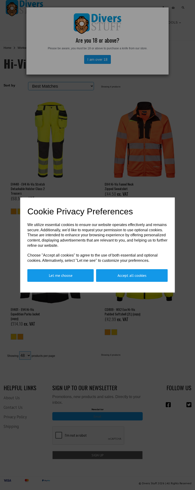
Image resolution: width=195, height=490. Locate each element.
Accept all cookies (131, 275)
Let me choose (61, 275)
